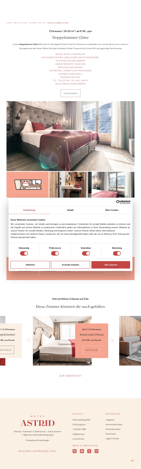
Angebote (110, 419)
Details (92, 349)
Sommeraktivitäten (114, 424)
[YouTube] (96, 451)
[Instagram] (75, 451)
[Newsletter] (82, 451)
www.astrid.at (78, 438)
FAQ (53, 451)
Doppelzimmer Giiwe (58, 22)
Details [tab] (70, 210)
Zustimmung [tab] (29, 210)
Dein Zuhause (20, 22)
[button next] (129, 134)
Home (9, 22)
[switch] (55, 253)
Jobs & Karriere (54, 431)
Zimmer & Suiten (37, 22)
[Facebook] (89, 451)
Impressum (28, 431)
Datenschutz (40, 431)
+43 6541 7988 (79, 429)
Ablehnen (30, 265)
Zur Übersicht (70, 375)
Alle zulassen (110, 265)
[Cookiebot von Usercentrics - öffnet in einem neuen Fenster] (118, 202)
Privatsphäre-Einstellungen (37, 440)
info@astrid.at (79, 433)
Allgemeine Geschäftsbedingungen (38, 434)
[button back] (12, 134)
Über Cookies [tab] (111, 210)
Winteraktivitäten (113, 428)
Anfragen (71, 93)
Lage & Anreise (112, 438)
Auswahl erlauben (70, 265)
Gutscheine (111, 433)
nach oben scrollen (133, 454)
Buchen (25, 451)
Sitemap (17, 431)
